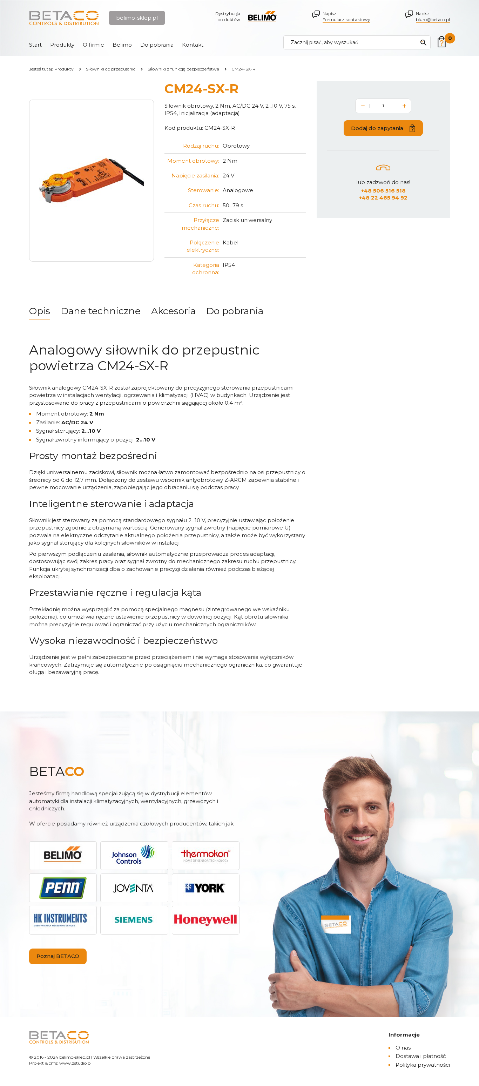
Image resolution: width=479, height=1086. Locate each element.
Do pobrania (157, 44)
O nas (403, 1047)
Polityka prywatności (423, 1064)
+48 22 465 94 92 (383, 197)
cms (53, 1063)
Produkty (62, 44)
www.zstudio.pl (75, 1063)
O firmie (93, 44)
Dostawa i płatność (421, 1056)
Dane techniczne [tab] (101, 311)
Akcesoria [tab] (173, 311)
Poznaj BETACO (57, 956)
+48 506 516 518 (383, 190)
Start (35, 44)
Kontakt (192, 44)
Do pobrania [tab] (234, 311)
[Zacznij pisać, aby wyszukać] (423, 42)
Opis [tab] (39, 311)
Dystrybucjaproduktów (227, 16)
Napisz (346, 16)
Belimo (122, 44)
